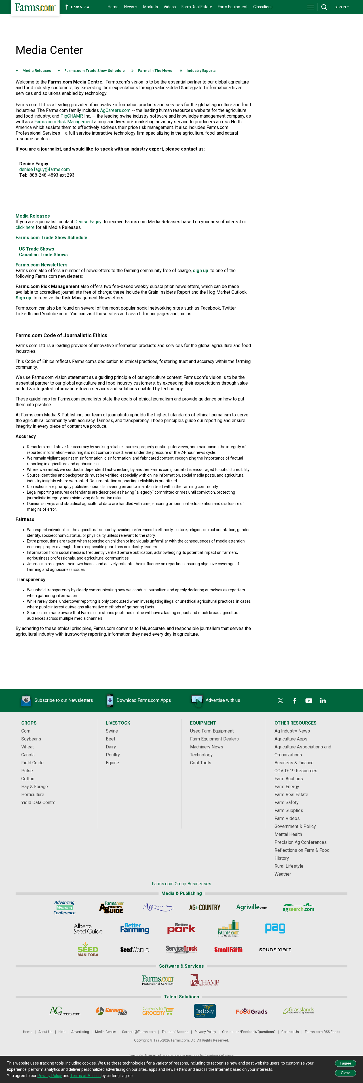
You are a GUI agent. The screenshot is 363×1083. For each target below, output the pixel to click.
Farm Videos (287, 818)
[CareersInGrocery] (158, 1010)
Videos (170, 7)
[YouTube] (309, 700)
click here (25, 227)
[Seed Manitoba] (88, 949)
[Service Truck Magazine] (181, 949)
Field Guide (32, 762)
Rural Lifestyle (289, 866)
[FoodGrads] (251, 1010)
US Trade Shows (36, 249)
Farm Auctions (289, 778)
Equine (112, 762)
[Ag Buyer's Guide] (111, 907)
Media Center (105, 1032)
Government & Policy (295, 826)
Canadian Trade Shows (43, 254)
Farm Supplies (289, 810)
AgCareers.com (115, 110)
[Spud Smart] (275, 949)
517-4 (80, 7)
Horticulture (32, 794)
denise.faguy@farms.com (44, 169)
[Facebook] (294, 700)
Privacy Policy (205, 1032)
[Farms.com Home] (35, 8)
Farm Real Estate (197, 7)
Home (113, 7)
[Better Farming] (135, 928)
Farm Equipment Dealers (214, 739)
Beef (110, 739)
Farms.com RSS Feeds (322, 1032)
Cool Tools (200, 762)
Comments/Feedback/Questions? (248, 1032)
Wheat (27, 747)
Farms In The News (155, 70)
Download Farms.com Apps (144, 700)
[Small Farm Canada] (228, 949)
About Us (45, 1032)
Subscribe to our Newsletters (64, 700)
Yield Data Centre (38, 802)
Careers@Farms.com (139, 1032)
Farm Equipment (233, 7)
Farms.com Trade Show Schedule (94, 70)
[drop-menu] (311, 7)
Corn (25, 731)
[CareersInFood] (111, 1010)
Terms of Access (175, 1032)
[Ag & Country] (205, 907)
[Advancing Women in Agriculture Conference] (64, 907)
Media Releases (36, 70)
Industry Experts (201, 70)
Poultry (113, 755)
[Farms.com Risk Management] (228, 928)
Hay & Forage (34, 786)
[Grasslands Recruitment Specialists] (298, 1010)
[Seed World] (135, 949)
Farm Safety (287, 802)
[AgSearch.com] (298, 907)
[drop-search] (324, 7)
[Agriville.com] (251, 907)
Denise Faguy (88, 221)
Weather (283, 874)
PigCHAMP (71, 116)
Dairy (111, 747)
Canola (28, 755)
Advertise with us (223, 700)
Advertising (80, 1032)
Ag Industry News (292, 731)
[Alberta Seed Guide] (88, 928)
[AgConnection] (158, 907)
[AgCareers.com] (64, 1010)
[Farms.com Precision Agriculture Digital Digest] (275, 928)
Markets (150, 7)
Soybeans (31, 739)
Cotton (27, 778)
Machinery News (206, 747)
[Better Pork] (181, 928)
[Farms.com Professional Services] (158, 980)
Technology (201, 755)
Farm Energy (287, 786)
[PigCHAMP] (205, 980)
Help (61, 1032)
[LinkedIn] (323, 700)
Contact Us (290, 1032)
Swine (112, 731)
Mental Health (288, 834)
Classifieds (263, 7)
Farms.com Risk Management (63, 121)
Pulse (27, 770)
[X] (280, 700)
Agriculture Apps (291, 739)
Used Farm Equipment (212, 731)
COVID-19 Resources (296, 770)
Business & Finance (294, 762)
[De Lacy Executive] (205, 1010)
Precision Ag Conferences (301, 842)
